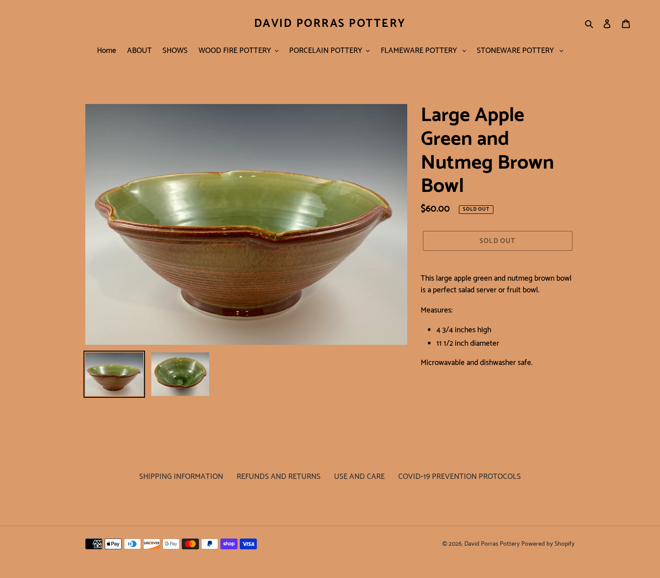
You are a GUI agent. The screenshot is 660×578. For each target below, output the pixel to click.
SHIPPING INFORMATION (181, 476)
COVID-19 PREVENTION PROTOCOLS (459, 476)
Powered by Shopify (548, 544)
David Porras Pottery (330, 23)
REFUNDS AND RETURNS (279, 476)
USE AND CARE (359, 476)
